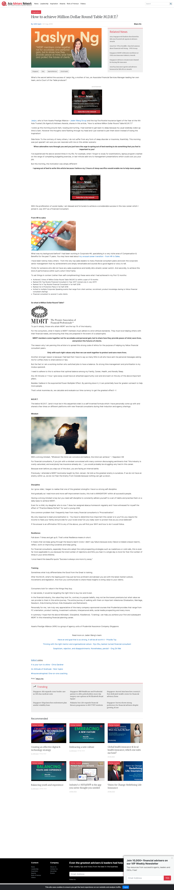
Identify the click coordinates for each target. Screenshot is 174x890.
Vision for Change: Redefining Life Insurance (124, 786)
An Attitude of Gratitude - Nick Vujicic (47, 669)
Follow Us (72, 879)
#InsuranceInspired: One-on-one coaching (49, 673)
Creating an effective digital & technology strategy (45, 748)
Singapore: (113, 53)
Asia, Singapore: (115, 37)
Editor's (34, 660)
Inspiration (54, 4)
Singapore (35, 71)
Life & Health (64, 71)
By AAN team (36, 24)
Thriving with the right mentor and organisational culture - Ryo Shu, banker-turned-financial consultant (87, 644)
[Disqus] (87, 828)
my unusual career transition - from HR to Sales (99, 256)
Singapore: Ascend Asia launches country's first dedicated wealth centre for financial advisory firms (123, 694)
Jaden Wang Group (78, 121)
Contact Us (54, 869)
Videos (83, 4)
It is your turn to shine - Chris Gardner (47, 665)
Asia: (111, 46)
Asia (43, 71)
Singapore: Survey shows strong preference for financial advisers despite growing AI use (122, 705)
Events (52, 873)
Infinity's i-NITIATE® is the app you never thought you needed (85, 786)
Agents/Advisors (52, 71)
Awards (62, 4)
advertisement (96, 86)
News (36, 4)
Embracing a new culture (81, 747)
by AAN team (34, 753)
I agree (125, 887)
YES (167, 878)
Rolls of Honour (73, 4)
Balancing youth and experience (47, 785)
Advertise (53, 871)
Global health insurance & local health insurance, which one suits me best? (124, 750)
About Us (53, 867)
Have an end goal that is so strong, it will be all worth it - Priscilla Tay (87, 640)
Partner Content (37, 725)
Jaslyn (34, 121)
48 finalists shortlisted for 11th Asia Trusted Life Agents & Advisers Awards (124, 39)
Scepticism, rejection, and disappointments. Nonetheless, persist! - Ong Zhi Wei (87, 648)
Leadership (44, 4)
